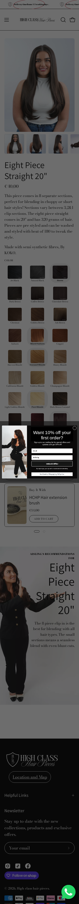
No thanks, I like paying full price (52, 474)
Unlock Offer (52, 463)
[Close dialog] (74, 428)
